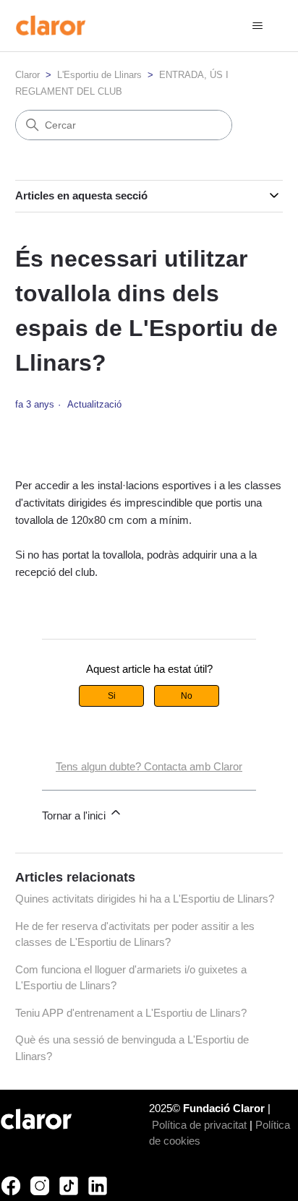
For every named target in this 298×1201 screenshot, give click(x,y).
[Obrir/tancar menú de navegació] (257, 26)
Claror (27, 74)
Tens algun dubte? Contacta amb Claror (149, 766)
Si (112, 696)
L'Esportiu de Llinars (99, 74)
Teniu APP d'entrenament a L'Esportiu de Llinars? (131, 1013)
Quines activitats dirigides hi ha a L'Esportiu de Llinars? (144, 898)
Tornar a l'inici (75, 815)
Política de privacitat (199, 1125)
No (186, 696)
